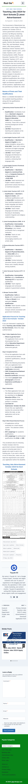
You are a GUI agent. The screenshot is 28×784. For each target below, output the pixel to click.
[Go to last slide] (4, 646)
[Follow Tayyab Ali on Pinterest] (17, 597)
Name (5, 703)
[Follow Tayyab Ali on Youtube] (14, 597)
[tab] (10, 660)
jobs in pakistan (7, 548)
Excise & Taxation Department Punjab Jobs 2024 (6, 611)
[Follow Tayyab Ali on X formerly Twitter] (11, 597)
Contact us (5, 767)
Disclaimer (5, 772)
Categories (4, 743)
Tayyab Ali (9, 21)
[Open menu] (22, 3)
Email (5, 711)
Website (5, 718)
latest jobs (16, 548)
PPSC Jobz (5, 760)
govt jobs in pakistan (8, 545)
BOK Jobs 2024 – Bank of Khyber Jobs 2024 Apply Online (13, 650)
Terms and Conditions (9, 775)
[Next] (23, 646)
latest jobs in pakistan (9, 551)
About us (5, 764)
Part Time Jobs (6, 750)
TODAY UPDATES (17, 9)
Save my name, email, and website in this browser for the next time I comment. (14, 724)
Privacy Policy (6, 769)
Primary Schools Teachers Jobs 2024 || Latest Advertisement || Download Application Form (21, 612)
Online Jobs (5, 758)
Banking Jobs (6, 752)
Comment (6, 681)
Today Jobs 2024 (8, 558)
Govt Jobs (9, 9)
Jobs (12, 782)
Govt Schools (19, 545)
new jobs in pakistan (8, 554)
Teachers (18, 554)
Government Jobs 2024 (9, 541)
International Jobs (7, 755)
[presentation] (14, 638)
